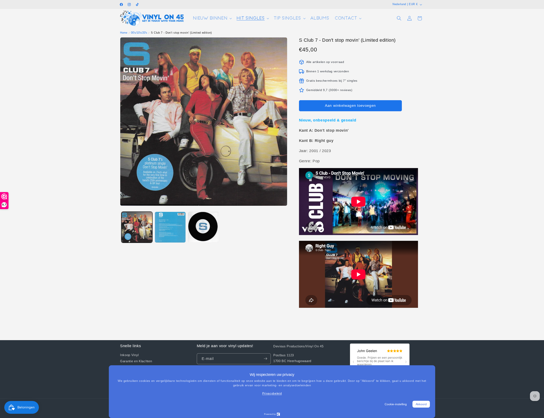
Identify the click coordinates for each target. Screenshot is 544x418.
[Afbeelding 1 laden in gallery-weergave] (136, 227)
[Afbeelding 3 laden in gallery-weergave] (203, 227)
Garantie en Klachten (136, 361)
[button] (212, 18)
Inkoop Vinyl (129, 354)
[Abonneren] (265, 358)
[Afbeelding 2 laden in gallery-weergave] (170, 227)
